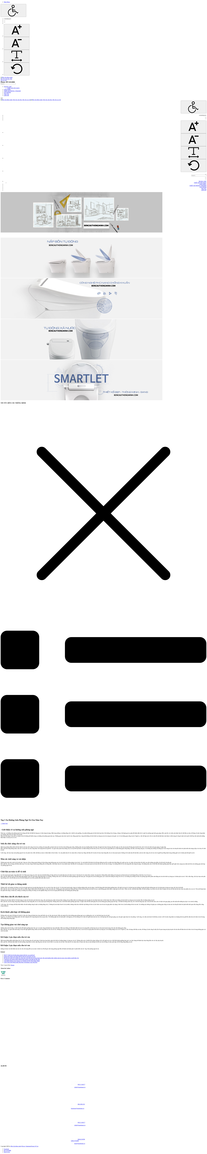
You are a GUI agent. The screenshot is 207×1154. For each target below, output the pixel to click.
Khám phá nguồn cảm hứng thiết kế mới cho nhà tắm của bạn (19, 956)
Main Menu (7, 2)
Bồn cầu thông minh (16, 1146)
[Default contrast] (205, 117)
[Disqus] (103, 1001)
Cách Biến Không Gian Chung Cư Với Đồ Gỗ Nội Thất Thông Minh (22, 961)
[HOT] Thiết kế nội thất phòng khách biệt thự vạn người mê (19, 955)
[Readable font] (16, 56)
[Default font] (16, 69)
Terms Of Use (34, 1146)
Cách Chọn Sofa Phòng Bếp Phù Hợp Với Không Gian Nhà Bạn (20, 962)
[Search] (205, 174)
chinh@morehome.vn (79, 1087)
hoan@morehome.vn (79, 1143)
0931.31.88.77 (81, 1084)
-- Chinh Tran (4, 823)
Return (12, 965)
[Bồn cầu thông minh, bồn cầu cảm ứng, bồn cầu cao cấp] (7, 80)
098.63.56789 (81, 1139)
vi (1, 98)
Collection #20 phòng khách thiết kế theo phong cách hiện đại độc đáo (22, 959)
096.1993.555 (81, 1104)
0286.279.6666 (75, 1140)
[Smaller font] (16, 43)
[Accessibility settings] (13, 10)
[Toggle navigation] (205, 177)
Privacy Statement (26, 1146)
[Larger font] (16, 30)
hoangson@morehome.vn (77, 1108)
